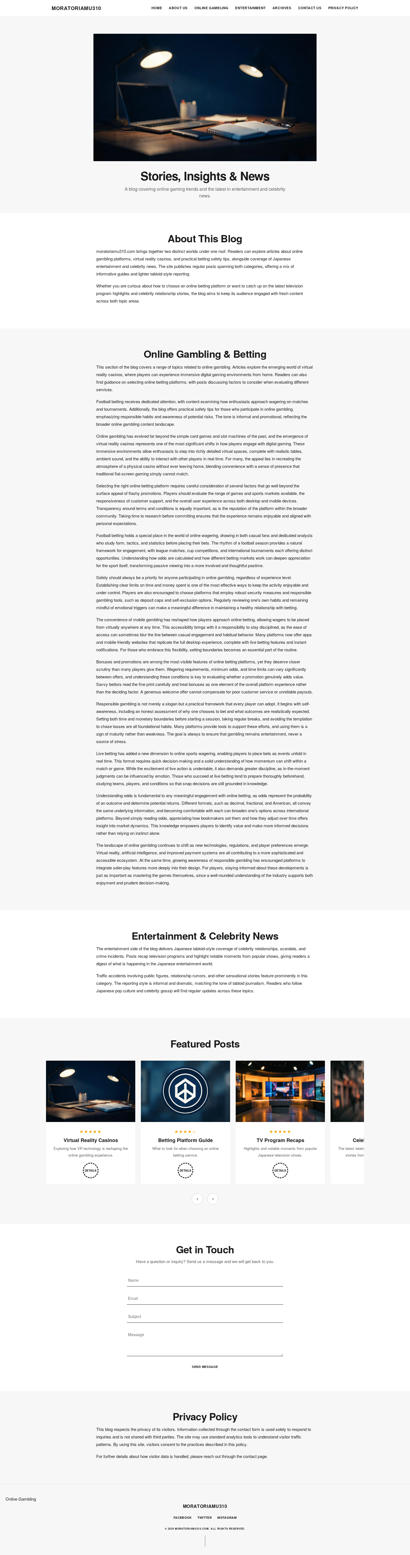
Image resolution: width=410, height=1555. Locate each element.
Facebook (182, 1517)
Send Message (205, 1367)
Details (91, 1170)
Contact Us (310, 7)
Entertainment (250, 7)
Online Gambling (211, 7)
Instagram (227, 1517)
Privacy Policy (343, 7)
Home (156, 7)
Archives (281, 7)
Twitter (204, 1517)
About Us (178, 7)
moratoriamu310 (76, 8)
